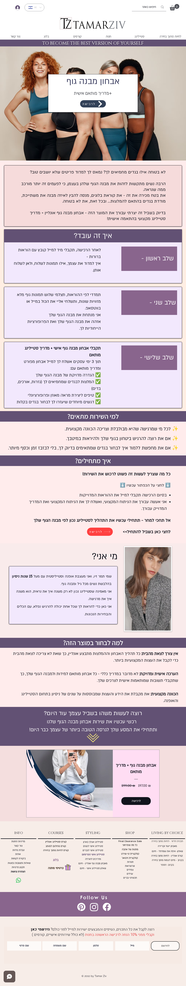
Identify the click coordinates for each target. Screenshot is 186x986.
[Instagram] (94, 906)
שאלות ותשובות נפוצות (18, 863)
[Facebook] (106, 906)
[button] (174, 7)
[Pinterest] (81, 906)
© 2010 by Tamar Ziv (94, 976)
